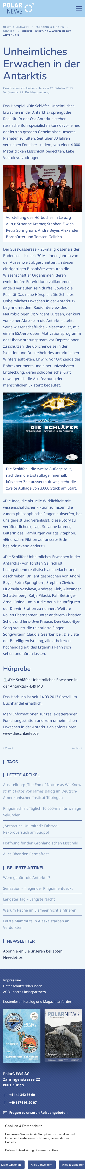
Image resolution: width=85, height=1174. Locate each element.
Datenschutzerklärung (19, 1150)
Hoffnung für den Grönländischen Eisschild (40, 843)
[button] (79, 8)
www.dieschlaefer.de (21, 733)
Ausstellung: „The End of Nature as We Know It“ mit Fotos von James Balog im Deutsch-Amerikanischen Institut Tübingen (42, 791)
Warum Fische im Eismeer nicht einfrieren (39, 910)
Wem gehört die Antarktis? (26, 877)
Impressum (12, 980)
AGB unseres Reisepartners (24, 991)
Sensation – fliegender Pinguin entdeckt (38, 888)
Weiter (76, 748)
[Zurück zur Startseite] (18, 8)
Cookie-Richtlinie (47, 1150)
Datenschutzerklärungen (22, 986)
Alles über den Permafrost (26, 853)
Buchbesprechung (37, 92)
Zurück (9, 748)
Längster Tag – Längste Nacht (29, 899)
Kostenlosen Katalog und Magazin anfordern (38, 1001)
